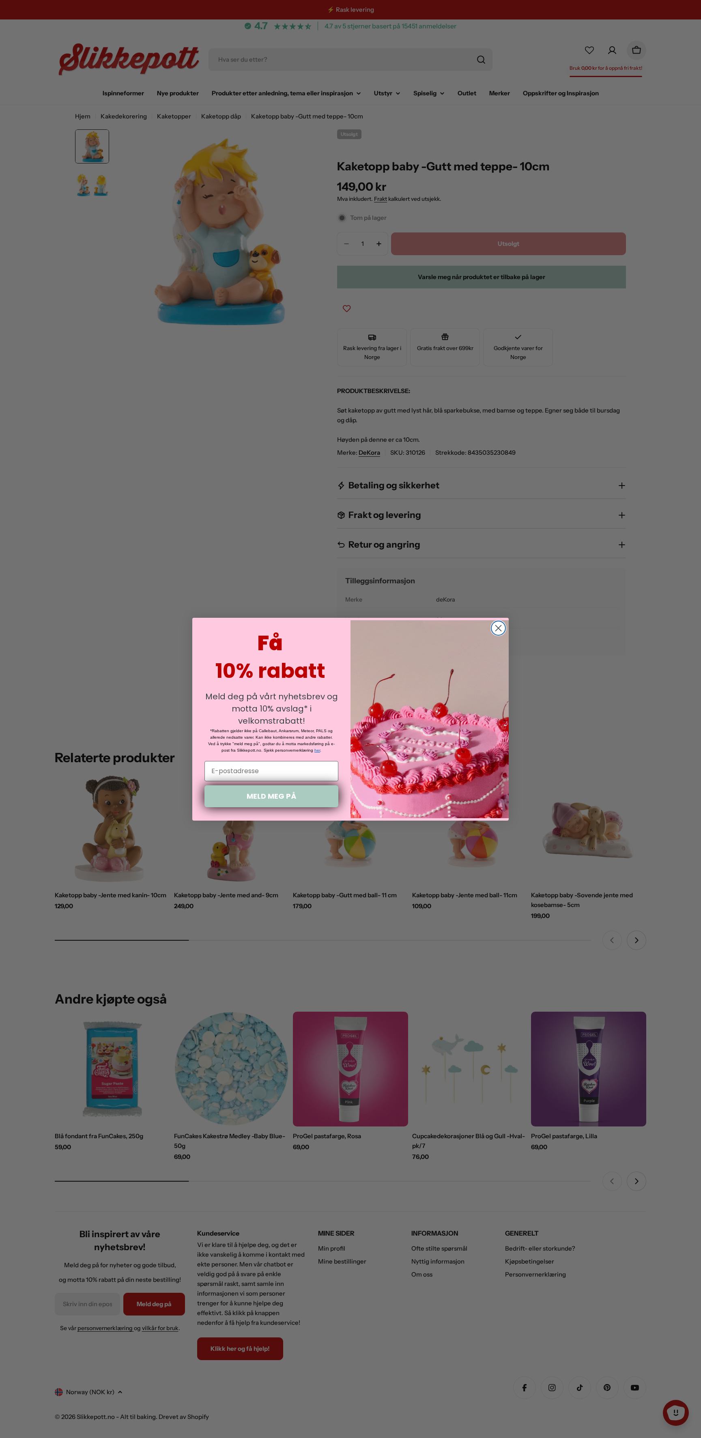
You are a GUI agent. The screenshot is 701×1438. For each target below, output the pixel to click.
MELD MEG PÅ (271, 796)
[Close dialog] (498, 628)
